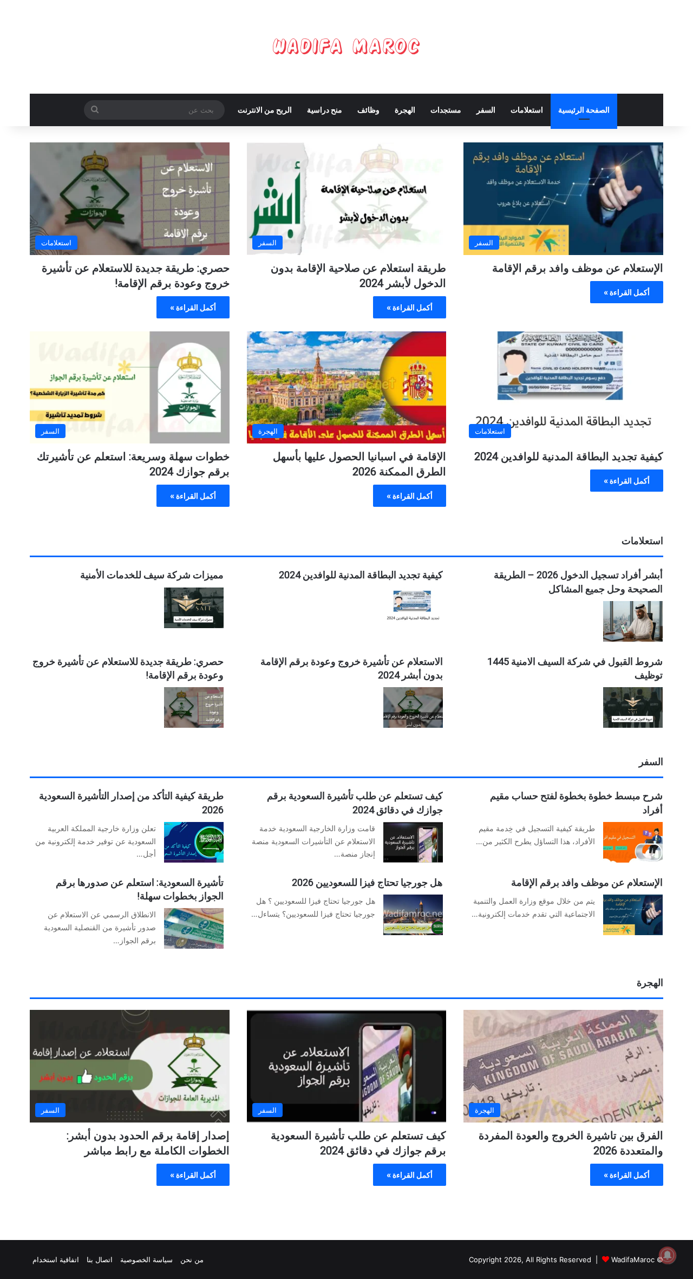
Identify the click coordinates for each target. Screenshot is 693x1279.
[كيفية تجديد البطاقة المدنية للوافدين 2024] (413, 608)
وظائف (368, 109)
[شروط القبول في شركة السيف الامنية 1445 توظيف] (633, 707)
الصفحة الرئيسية (584, 109)
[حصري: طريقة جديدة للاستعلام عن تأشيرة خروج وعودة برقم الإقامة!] (194, 707)
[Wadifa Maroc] (346, 47)
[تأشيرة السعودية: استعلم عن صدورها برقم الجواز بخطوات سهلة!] (194, 928)
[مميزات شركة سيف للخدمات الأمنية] (194, 608)
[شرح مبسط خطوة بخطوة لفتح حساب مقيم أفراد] (633, 842)
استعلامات (527, 109)
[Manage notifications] (667, 1255)
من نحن (192, 1259)
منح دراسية (324, 109)
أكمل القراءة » (627, 292)
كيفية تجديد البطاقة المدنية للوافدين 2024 (568, 456)
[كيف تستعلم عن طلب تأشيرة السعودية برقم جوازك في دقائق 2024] (413, 842)
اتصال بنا (100, 1259)
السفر (485, 109)
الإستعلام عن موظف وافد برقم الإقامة (577, 268)
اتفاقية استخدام (55, 1259)
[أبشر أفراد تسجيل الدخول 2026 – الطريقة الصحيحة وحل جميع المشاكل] (633, 621)
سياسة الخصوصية (146, 1259)
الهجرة (405, 109)
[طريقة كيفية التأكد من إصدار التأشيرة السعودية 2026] (194, 842)
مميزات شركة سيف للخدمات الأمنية (152, 574)
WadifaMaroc (633, 1259)
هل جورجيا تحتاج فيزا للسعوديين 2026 (367, 882)
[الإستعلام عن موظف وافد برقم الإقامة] (633, 915)
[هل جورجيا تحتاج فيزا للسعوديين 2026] (413, 915)
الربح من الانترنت (265, 109)
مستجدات (445, 109)
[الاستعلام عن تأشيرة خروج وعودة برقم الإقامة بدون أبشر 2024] (413, 707)
